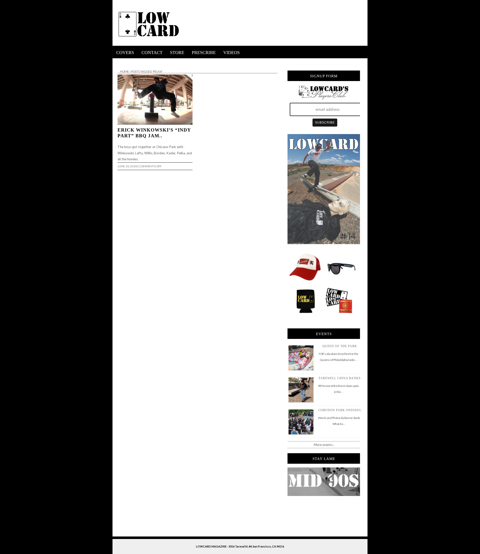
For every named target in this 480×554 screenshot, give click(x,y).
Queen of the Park (339, 346)
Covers (125, 52)
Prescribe (204, 52)
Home (124, 71)
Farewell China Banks (340, 378)
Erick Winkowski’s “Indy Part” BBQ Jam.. (154, 132)
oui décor (119, 62)
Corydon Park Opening (339, 410)
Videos (231, 52)
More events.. (324, 445)
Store (177, 52)
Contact (152, 52)
